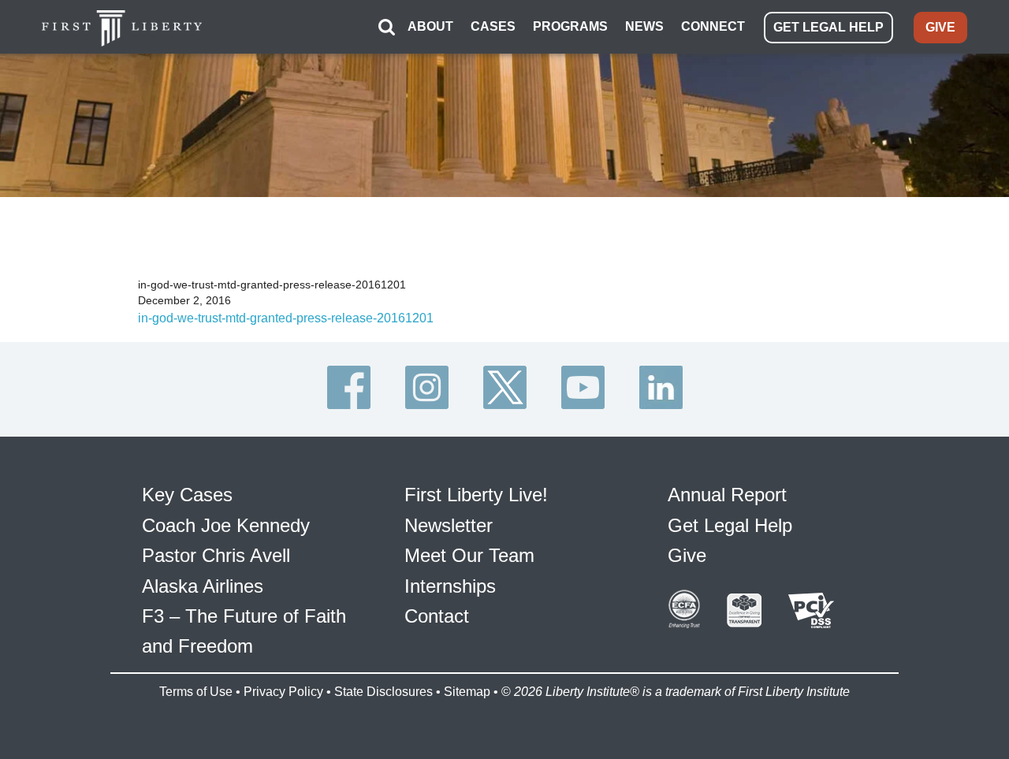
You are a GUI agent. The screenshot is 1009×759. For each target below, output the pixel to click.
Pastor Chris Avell (216, 555)
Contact (436, 616)
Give (687, 555)
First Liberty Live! (476, 494)
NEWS (644, 26)
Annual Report (727, 494)
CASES (493, 26)
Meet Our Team (469, 555)
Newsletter (448, 525)
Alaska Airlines (202, 586)
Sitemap (467, 691)
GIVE (940, 27)
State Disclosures (383, 691)
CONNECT (713, 26)
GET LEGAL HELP (828, 27)
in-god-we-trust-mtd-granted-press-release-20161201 (286, 318)
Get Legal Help (730, 525)
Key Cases (187, 494)
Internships (450, 586)
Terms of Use (196, 691)
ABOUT (430, 26)
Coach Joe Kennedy (226, 525)
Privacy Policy (283, 691)
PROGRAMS (570, 26)
